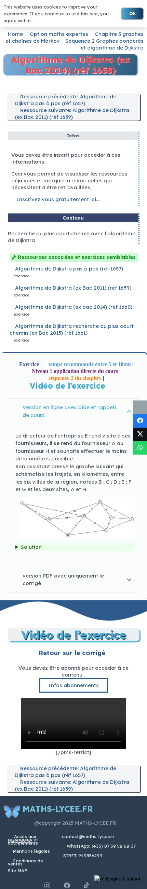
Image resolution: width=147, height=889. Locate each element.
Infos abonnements (74, 685)
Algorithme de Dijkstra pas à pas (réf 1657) (69, 268)
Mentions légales (31, 851)
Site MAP (17, 870)
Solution (31, 547)
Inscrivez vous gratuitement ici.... (57, 199)
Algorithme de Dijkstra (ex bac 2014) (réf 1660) (73, 307)
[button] (117, 878)
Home (15, 34)
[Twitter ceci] (140, 434)
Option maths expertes (59, 34)
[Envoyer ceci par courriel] (140, 407)
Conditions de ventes (25, 862)
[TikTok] (86, 885)
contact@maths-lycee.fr (88, 836)
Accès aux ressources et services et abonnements (23, 840)
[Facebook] (67, 885)
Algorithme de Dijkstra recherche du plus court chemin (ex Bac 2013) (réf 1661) (72, 329)
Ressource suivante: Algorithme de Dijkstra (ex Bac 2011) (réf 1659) (72, 113)
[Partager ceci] (140, 421)
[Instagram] (47, 885)
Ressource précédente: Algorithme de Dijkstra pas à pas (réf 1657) (65, 100)
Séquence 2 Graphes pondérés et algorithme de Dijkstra (104, 44)
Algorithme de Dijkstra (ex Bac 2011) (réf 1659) (73, 287)
